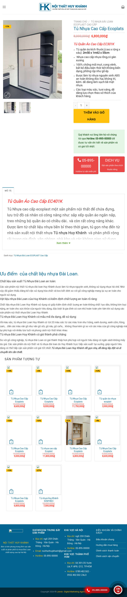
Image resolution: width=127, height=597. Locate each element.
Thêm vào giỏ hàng (94, 116)
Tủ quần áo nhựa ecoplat (107, 400)
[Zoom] (7, 95)
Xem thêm (62, 243)
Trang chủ (80, 21)
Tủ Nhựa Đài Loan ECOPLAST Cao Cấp (93, 23)
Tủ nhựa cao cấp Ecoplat (49, 449)
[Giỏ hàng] (123, 7)
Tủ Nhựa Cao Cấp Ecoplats (19, 400)
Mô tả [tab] (8, 190)
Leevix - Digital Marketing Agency (72, 591)
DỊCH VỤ (112, 160)
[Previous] (8, 59)
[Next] (57, 59)
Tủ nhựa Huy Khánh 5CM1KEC (48, 499)
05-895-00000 (83, 548)
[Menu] (4, 7)
